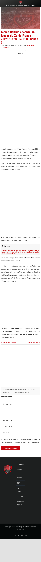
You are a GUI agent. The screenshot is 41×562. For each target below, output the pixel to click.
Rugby (24, 529)
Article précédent (9, 343)
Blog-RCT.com (23, 527)
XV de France (19, 489)
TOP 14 (20, 483)
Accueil (19, 470)
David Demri (30, 46)
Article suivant (33, 343)
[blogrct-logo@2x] (21, 1)
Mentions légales (20, 503)
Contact (20, 496)
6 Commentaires (5, 47)
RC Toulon (19, 476)
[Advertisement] (20, 77)
